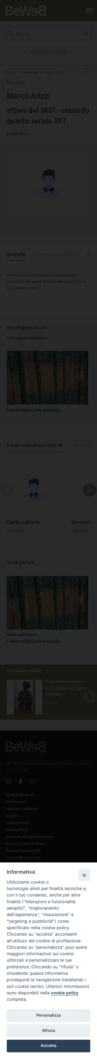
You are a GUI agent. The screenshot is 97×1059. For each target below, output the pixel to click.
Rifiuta (48, 1030)
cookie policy (64, 992)
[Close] (84, 875)
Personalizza (48, 1015)
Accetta (48, 1045)
